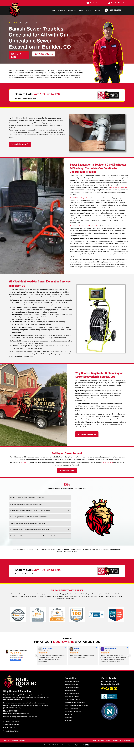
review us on (15, 659)
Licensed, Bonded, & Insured (100, 740)
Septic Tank (68, 717)
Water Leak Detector (71, 708)
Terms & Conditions (9, 740)
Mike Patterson (48, 648)
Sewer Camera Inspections (80, 198)
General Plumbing (70, 690)
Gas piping (68, 714)
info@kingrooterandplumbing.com (19, 713)
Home (11, 23)
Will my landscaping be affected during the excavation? (27, 523)
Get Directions (95, 3)
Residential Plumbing (71, 684)
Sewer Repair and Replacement (75, 702)
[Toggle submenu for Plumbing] (75, 10)
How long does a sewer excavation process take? (26, 504)
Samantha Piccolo (111, 648)
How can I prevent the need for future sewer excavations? (28, 517)
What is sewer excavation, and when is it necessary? (27, 498)
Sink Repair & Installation (73, 711)
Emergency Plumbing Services (121, 740)
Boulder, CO (25, 463)
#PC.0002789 (33, 716)
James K (77, 648)
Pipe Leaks (68, 720)
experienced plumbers (118, 187)
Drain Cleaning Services (72, 699)
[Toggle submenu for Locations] (65, 10)
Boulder (16, 23)
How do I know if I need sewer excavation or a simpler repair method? (32, 536)
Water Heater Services (72, 696)
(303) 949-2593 (115, 10)
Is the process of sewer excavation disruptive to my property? (30, 510)
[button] (19, 55)
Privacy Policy (21, 740)
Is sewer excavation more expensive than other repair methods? (31, 529)
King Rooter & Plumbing (18, 650)
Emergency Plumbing (72, 681)
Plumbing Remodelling (72, 693)
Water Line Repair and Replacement (76, 705)
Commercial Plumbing (72, 687)
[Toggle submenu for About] (90, 10)
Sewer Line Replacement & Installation (84, 226)
